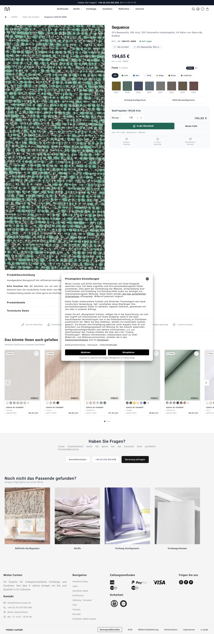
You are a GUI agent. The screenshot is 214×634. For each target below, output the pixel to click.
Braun (173, 75)
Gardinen (107, 9)
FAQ (74, 605)
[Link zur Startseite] (7, 9)
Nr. (196, 68)
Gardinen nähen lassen (84, 619)
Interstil (140, 9)
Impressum (189, 629)
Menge (159, 118)
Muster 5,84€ (191, 126)
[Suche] (193, 9)
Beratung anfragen (135, 459)
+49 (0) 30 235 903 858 (20, 607)
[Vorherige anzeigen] (8, 382)
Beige (161, 75)
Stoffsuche (62, 9)
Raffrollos (124, 9)
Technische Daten (18, 310)
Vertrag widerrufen (110, 629)
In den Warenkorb (145, 126)
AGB (130, 629)
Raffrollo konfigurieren (184, 100)
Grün (126, 75)
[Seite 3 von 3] (109, 421)
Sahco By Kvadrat (31, 17)
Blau (137, 75)
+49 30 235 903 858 (108, 2)
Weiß (149, 75)
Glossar (76, 609)
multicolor (187, 75)
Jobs (75, 586)
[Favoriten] (203, 9)
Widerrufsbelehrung (148, 629)
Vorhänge (91, 9)
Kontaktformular (77, 459)
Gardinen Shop (80, 581)
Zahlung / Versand (82, 600)
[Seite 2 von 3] (107, 421)
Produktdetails (16, 302)
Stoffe (76, 9)
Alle (115, 75)
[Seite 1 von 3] (104, 421)
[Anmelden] (198, 9)
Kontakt (76, 614)
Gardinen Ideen (80, 591)
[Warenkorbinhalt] (207, 9)
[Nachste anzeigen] (206, 382)
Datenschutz (170, 629)
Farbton (190, 68)
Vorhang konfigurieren (135, 100)
